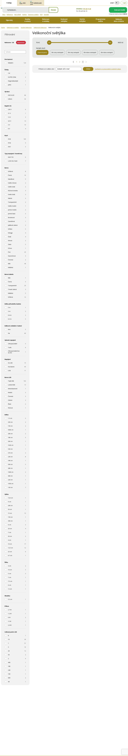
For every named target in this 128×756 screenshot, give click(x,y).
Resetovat (20, 42)
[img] (1, 8)
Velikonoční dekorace (40, 27)
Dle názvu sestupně (107, 52)
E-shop (9, 3)
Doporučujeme (42, 52)
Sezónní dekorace (26, 27)
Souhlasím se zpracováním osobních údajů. (108, 69)
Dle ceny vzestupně (57, 52)
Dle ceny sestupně (73, 52)
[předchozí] (73, 62)
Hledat (53, 10)
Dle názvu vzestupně (90, 52)
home (3, 27)
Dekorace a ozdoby (13, 27)
